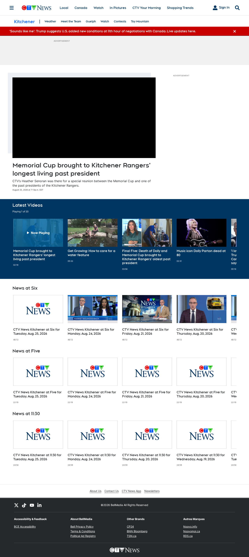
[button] (229, 244)
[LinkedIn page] (39, 505)
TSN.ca (131, 536)
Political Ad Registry (83, 536)
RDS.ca (188, 536)
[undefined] (38, 242)
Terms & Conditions (82, 531)
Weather (50, 21)
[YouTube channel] (32, 505)
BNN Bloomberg (137, 531)
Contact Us (111, 491)
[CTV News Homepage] (36, 7)
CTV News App (131, 491)
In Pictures (118, 8)
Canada (81, 8)
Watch (98, 8)
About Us (95, 491)
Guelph (91, 21)
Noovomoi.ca (191, 531)
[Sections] (12, 8)
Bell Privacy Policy (82, 526)
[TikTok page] (24, 505)
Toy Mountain (140, 21)
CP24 (130, 526)
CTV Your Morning (146, 8)
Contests (120, 21)
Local (64, 8)
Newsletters (152, 491)
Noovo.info (190, 526)
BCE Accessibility (25, 526)
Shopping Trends (180, 8)
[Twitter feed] (16, 505)
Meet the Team (71, 21)
